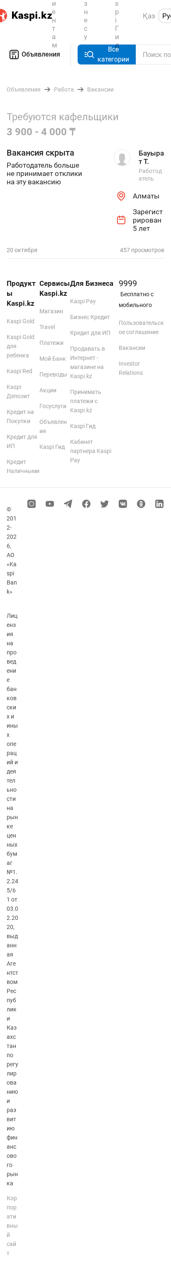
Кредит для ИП (90, 333)
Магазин (51, 311)
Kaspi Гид (52, 446)
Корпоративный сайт (12, 1225)
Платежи (51, 342)
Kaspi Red (19, 371)
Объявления (41, 54)
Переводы (53, 374)
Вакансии (132, 347)
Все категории (113, 54)
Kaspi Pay (83, 301)
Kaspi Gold (20, 321)
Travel (47, 327)
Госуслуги (52, 406)
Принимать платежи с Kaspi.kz (85, 401)
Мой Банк (52, 358)
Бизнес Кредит (90, 317)
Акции (47, 390)
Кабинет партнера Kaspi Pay (90, 451)
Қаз (149, 16)
